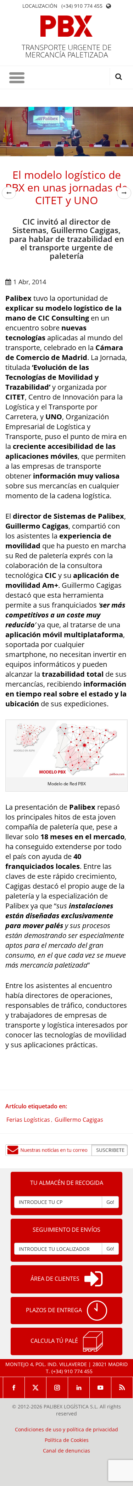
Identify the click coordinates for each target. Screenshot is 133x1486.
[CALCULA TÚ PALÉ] (93, 1341)
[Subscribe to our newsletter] (66, 1150)
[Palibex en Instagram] (57, 1387)
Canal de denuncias (66, 1450)
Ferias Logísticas (28, 1119)
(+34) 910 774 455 (81, 6)
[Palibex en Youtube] (100, 1387)
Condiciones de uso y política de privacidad (66, 1429)
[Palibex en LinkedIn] (79, 1387)
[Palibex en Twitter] (35, 1387)
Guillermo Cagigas (79, 1119)
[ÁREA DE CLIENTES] (93, 1279)
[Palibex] (66, 26)
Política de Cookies (67, 1440)
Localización (39, 6)
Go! (110, 1202)
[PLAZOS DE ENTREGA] (97, 1311)
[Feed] (122, 1387)
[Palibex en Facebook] (14, 1387)
